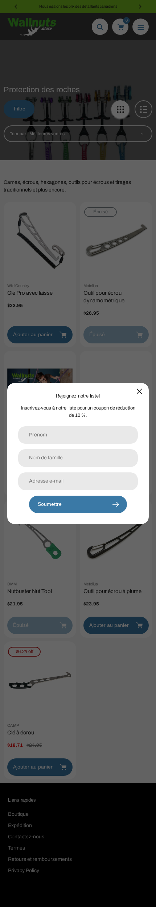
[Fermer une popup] (139, 391)
